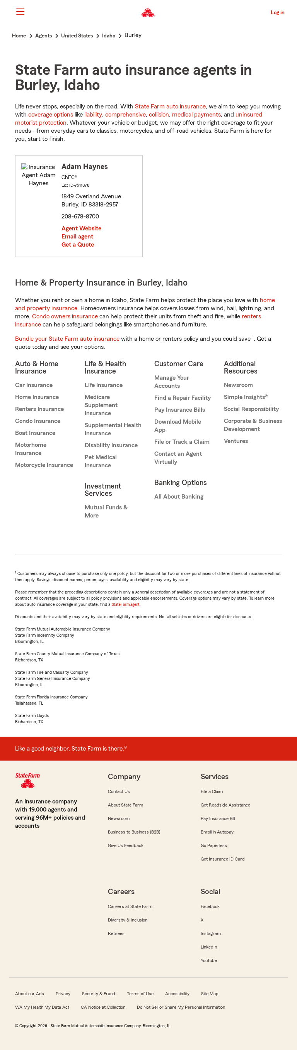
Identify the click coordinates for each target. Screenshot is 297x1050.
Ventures (236, 441)
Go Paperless (214, 845)
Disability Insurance (111, 445)
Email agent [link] (77, 236)
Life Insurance (104, 385)
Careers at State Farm (130, 906)
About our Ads (29, 993)
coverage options (50, 115)
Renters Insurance (39, 409)
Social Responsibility (251, 409)
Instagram (211, 933)
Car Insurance (34, 385)
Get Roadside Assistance (225, 805)
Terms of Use (140, 993)
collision (159, 115)
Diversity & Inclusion (127, 920)
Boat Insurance (35, 433)
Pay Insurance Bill (218, 818)
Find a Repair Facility (182, 398)
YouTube (209, 960)
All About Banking (178, 497)
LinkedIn (209, 947)
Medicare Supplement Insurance (101, 405)
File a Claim (212, 791)
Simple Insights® (246, 397)
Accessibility (177, 993)
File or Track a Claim (182, 442)
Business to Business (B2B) (134, 832)
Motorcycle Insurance (44, 465)
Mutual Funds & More (106, 511)
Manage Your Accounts (171, 382)
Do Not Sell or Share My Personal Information (181, 1007)
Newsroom (238, 385)
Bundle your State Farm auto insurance (67, 339)
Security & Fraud (98, 993)
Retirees (116, 933)
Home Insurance (37, 397)
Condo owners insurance (65, 316)
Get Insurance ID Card (223, 859)
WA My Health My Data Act (42, 1007)
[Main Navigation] (20, 11)
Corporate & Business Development (253, 425)
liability (93, 115)
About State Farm (125, 805)
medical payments (196, 115)
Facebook (210, 906)
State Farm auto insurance (170, 106)
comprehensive (125, 115)
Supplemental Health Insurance (113, 429)
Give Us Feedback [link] (125, 845)
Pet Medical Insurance (101, 461)
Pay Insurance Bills (179, 410)
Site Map (209, 993)
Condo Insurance (37, 421)
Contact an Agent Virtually (178, 458)
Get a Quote (77, 245)
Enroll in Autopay (217, 832)
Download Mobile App (177, 426)
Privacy (63, 993)
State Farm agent (126, 604)
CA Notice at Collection (103, 1007)
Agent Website (81, 228)
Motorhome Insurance (30, 449)
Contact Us (119, 791)
